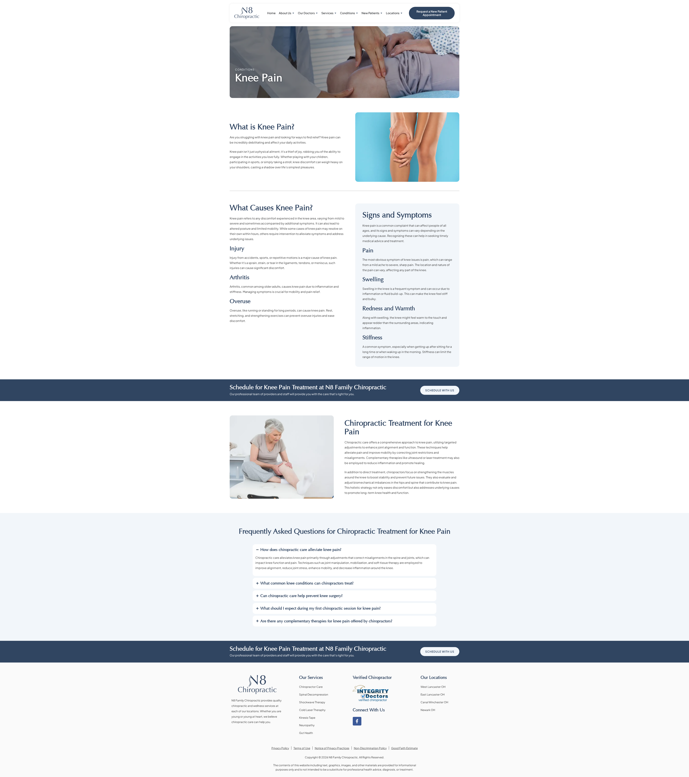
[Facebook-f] (357, 721)
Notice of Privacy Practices (332, 748)
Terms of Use (302, 748)
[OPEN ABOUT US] (293, 13)
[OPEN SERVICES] (335, 13)
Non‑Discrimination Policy (370, 748)
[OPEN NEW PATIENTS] (381, 13)
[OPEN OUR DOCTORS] (317, 13)
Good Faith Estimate (404, 748)
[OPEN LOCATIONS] (401, 13)
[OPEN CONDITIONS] (357, 13)
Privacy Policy (280, 748)
